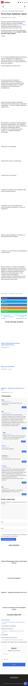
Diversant (4, 445)
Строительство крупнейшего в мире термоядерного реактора (14, 608)
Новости (14, 17)
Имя (2, 522)
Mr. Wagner (4, 465)
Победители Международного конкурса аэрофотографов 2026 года (14, 562)
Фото (8, 347)
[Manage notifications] (25, 683)
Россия (11, 392)
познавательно (11, 293)
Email (2, 528)
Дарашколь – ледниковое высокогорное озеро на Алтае (14, 592)
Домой (2, 11)
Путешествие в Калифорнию (14, 578)
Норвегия (6, 293)
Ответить (24, 407)
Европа (6, 11)
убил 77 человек (20, 24)
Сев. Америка (9, 369)
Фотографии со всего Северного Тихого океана (13, 639)
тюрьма (20, 293)
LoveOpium (5, 2)
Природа (8, 392)
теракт (16, 293)
